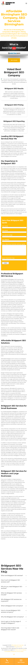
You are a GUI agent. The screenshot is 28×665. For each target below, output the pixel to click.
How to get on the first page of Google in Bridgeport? (11, 622)
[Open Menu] (26, 3)
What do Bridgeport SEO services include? (11, 594)
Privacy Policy (20, 651)
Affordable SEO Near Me (17, 645)
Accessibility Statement (10, 651)
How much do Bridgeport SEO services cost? (10, 581)
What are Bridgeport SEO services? (12, 575)
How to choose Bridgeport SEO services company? (10, 611)
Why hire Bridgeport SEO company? (12, 617)
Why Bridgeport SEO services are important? (11, 600)
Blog (16, 646)
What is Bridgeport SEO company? (12, 606)
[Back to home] (8, 3)
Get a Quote (14, 60)
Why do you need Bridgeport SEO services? (11, 587)
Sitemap (20, 646)
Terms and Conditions (20, 650)
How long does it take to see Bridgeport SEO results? (10, 629)
